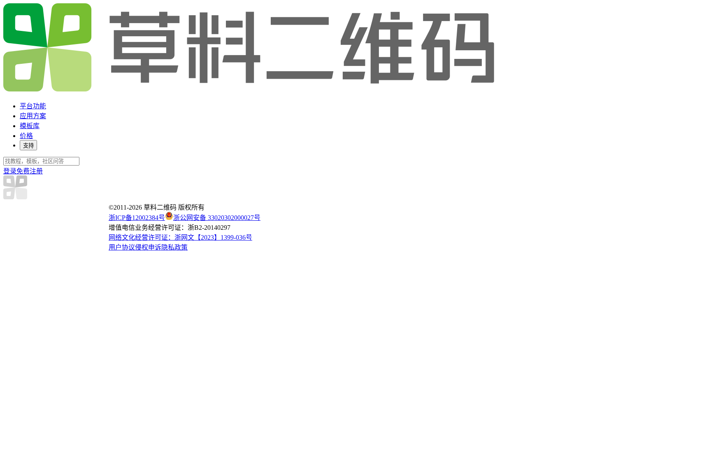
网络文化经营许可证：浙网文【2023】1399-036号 (180, 237)
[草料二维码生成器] (250, 89)
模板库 (30, 125)
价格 (26, 135)
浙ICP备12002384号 (137, 217)
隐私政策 (174, 247)
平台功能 (33, 106)
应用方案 (33, 115)
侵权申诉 (148, 247)
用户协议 (122, 247)
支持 (28, 145)
